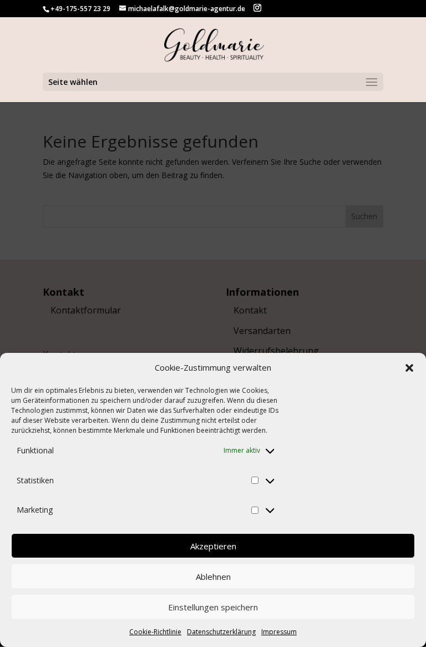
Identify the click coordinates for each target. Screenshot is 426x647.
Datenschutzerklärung (221, 631)
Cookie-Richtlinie (155, 631)
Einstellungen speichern (213, 607)
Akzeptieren (213, 546)
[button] (409, 367)
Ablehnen (213, 576)
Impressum (279, 631)
